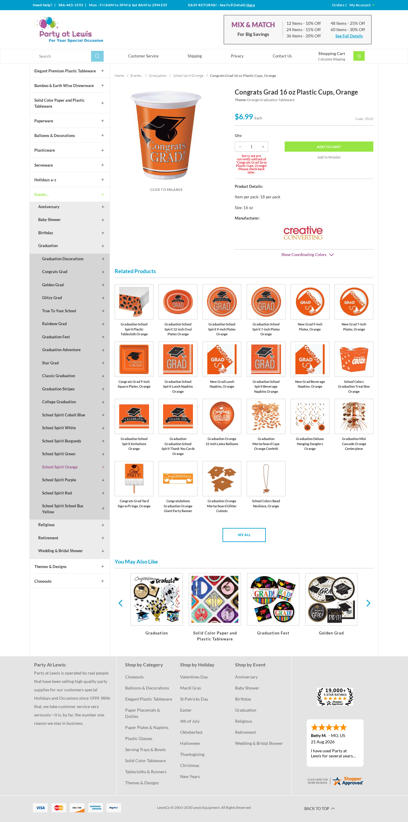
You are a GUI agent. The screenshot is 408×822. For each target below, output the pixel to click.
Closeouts (43, 581)
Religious (46, 524)
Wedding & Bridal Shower (60, 550)
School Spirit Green (58, 453)
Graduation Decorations (63, 258)
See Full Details (349, 36)
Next (368, 603)
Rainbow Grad (54, 323)
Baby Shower (49, 219)
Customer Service (143, 56)
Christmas (189, 765)
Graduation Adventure (61, 349)
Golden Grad (53, 284)
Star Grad (50, 362)
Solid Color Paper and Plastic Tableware (59, 103)
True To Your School (59, 310)
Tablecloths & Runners (145, 771)
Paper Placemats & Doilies (143, 713)
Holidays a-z (45, 179)
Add (329, 146)
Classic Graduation (58, 375)
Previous (120, 603)
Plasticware (44, 150)
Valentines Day (194, 676)
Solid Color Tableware (145, 760)
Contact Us (282, 56)
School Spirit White (59, 427)
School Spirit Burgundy (61, 441)
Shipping (195, 56)
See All (244, 534)
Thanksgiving (192, 754)
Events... (41, 194)
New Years (190, 776)
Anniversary (48, 206)
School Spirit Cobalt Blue (63, 414)
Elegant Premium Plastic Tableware (65, 70)
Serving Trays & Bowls (145, 749)
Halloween (190, 743)
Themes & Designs (50, 566)
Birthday (45, 232)
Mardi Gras (190, 687)
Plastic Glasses (138, 738)
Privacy (237, 56)
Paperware (43, 120)
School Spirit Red (57, 493)
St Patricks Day (194, 698)
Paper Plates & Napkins (146, 727)
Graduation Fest (56, 336)
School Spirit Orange (60, 467)
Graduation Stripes (58, 388)
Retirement (48, 537)
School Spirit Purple (59, 479)
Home (119, 75)
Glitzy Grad (52, 297)
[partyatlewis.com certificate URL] (335, 780)
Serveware (43, 165)
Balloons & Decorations (54, 135)
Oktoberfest (191, 732)
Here (250, 5)
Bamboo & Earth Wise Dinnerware (64, 85)
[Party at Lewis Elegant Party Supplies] (84, 29)
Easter (186, 710)
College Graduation (59, 401)
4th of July (190, 721)
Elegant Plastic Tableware (148, 698)
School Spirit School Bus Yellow (62, 508)
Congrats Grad (54, 271)
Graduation (48, 245)
